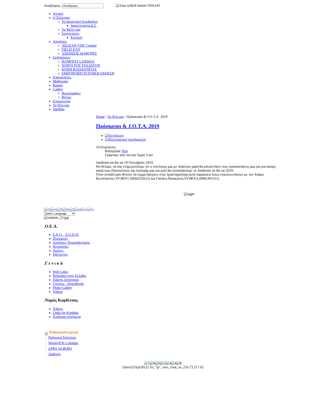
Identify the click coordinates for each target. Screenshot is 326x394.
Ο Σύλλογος (61, 17)
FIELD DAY (71, 49)
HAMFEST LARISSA (78, 61)
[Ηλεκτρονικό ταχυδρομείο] (125, 139)
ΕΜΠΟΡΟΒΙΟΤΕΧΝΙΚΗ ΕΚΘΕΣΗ (88, 73)
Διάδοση (54, 354)
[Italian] (72, 209)
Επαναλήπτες (62, 77)
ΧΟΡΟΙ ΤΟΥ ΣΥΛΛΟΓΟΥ (81, 65)
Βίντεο (66, 97)
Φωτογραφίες (71, 93)
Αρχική (58, 13)
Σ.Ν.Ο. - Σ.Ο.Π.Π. (66, 234)
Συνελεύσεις (70, 33)
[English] (53, 209)
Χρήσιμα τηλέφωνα (67, 317)
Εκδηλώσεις (61, 57)
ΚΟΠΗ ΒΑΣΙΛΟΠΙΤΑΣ (79, 69)
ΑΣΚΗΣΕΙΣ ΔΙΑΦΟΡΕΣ (79, 53)
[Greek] (47, 209)
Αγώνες (58, 250)
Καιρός (58, 85)
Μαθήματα (60, 81)
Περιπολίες (61, 246)
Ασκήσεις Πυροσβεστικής (71, 242)
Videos (58, 292)
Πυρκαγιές (60, 238)
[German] (66, 209)
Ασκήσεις (60, 41)
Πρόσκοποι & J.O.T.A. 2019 (127, 126)
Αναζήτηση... (53, 6)
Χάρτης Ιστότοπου (66, 280)
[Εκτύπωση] (114, 135)
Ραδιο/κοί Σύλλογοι (62, 337)
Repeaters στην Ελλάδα (69, 276)
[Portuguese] (78, 209)
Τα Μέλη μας (71, 29)
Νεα (125, 151)
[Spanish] (90, 209)
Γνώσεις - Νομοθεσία (68, 284)
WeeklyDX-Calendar (63, 343)
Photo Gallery (62, 288)
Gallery (58, 89)
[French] (60, 209)
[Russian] (84, 209)
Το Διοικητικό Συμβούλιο (80, 21)
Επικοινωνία (61, 101)
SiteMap (59, 109)
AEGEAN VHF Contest (79, 45)
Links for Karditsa (65, 313)
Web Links (60, 272)
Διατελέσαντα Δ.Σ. (84, 25)
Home (100, 117)
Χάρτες (58, 309)
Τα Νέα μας (61, 105)
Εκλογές (76, 37)
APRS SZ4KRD (60, 348)
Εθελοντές (60, 254)
